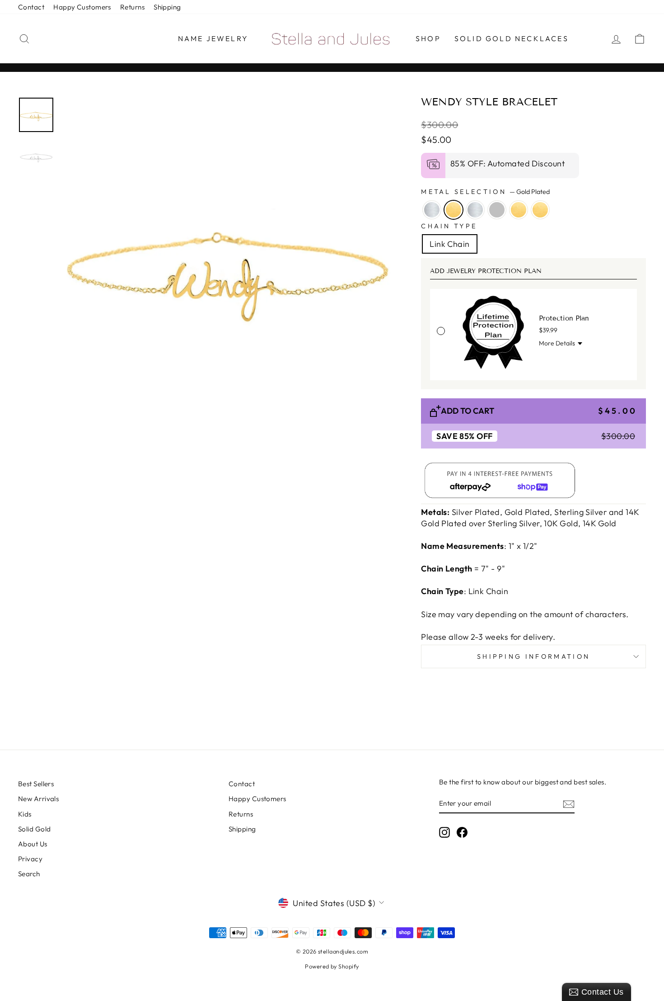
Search (29, 873)
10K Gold (519, 210)
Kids (25, 814)
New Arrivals (38, 798)
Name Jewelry (213, 38)
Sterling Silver (475, 210)
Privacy (30, 859)
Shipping (167, 7)
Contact (31, 7)
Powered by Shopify (332, 966)
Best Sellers (36, 783)
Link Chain (450, 244)
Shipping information (533, 656)
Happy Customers (82, 7)
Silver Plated (432, 210)
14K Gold (540, 210)
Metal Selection (485, 192)
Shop (428, 38)
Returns (132, 7)
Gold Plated (453, 210)
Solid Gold (34, 829)
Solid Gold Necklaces (511, 38)
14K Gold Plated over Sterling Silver (497, 210)
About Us (32, 844)
